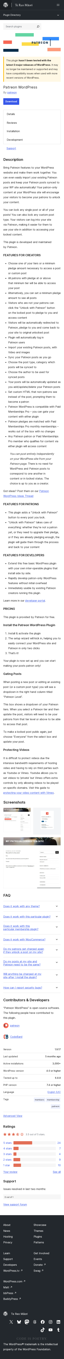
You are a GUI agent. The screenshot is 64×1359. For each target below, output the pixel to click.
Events (38, 1259)
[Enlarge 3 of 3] (56, 841)
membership (53, 1100)
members (39, 1100)
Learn (6, 1253)
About (7, 1225)
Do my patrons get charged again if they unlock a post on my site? (23, 950)
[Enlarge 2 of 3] (56, 812)
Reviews (12, 122)
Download (11, 101)
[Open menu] (58, 5)
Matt (7, 1287)
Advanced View (12, 1115)
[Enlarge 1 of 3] (26, 812)
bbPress (10, 1293)
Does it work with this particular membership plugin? (20, 928)
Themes (38, 1230)
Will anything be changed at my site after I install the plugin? (22, 975)
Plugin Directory (12, 15)
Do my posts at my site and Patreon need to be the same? (22, 963)
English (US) (54, 1092)
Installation (13, 131)
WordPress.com (14, 1281)
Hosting (8, 1236)
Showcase (40, 1225)
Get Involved (41, 1253)
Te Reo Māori (19, 1314)
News (6, 1230)
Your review (10, 1171)
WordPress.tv (13, 1270)
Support (11, 148)
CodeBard (16, 1036)
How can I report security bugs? (22, 987)
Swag (39, 1270)
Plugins (38, 1236)
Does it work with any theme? (21, 906)
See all (57, 1171)
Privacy (7, 1242)
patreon (12, 92)
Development (15, 139)
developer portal (35, 600)
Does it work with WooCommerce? (24, 939)
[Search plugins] (38, 26)
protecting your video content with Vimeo (28, 792)
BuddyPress (12, 1299)
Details (11, 114)
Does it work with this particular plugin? (27, 916)
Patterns (39, 1242)
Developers (10, 1264)
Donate (40, 1264)
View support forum (15, 1204)
